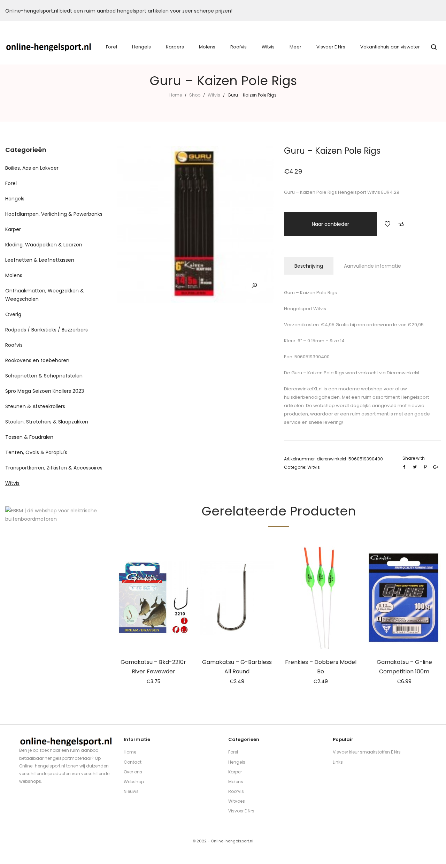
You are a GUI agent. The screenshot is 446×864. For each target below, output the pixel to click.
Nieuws (131, 791)
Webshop (134, 782)
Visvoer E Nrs (241, 811)
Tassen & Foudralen (29, 437)
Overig (13, 314)
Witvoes (236, 801)
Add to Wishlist (387, 224)
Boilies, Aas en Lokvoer (32, 168)
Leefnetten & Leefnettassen (39, 260)
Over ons (133, 772)
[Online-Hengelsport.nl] (48, 47)
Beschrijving (308, 265)
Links (338, 762)
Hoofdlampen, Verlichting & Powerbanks (53, 214)
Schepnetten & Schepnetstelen (44, 375)
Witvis (214, 95)
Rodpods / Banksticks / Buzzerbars (46, 329)
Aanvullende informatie (372, 265)
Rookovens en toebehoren (37, 360)
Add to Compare (401, 224)
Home (175, 95)
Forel (11, 183)
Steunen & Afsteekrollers (35, 406)
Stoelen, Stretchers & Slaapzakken (46, 421)
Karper (13, 229)
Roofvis (14, 345)
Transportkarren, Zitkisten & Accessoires (53, 467)
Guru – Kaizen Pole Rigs (317, 372)
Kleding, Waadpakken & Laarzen (43, 244)
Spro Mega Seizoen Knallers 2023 (44, 391)
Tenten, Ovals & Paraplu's (36, 452)
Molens (13, 275)
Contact (132, 762)
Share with (413, 458)
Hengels (14, 198)
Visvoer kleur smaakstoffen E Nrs (367, 752)
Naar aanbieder (330, 224)
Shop (194, 95)
